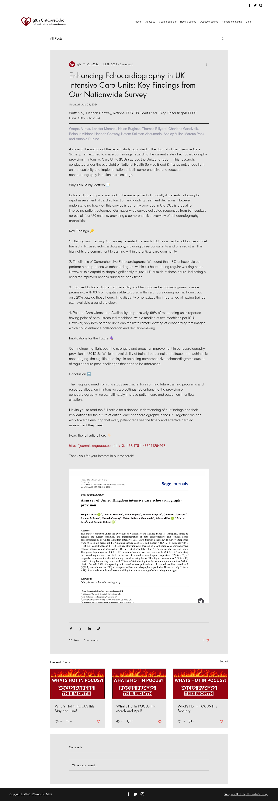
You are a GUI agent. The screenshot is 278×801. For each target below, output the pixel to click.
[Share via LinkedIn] (89, 628)
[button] (223, 38)
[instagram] (261, 5)
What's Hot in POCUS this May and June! (74, 708)
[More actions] (206, 64)
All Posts (56, 38)
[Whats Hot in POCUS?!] (77, 684)
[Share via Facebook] (71, 628)
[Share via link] (98, 628)
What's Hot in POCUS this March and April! (136, 708)
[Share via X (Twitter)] (80, 628)
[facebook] (249, 5)
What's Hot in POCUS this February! (197, 708)
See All (224, 661)
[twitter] (255, 5)
